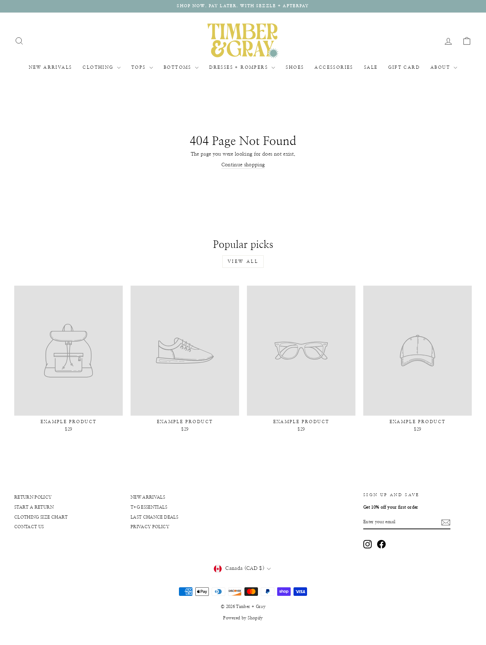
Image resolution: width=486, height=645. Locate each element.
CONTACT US (29, 527)
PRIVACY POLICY (150, 527)
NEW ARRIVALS (50, 67)
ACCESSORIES (334, 67)
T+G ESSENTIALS (149, 507)
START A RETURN (34, 507)
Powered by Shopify (243, 618)
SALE (371, 67)
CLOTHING (99, 67)
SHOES (295, 67)
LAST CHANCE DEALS (154, 517)
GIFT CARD (404, 67)
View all (243, 261)
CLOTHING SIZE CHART (41, 517)
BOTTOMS (178, 67)
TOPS (139, 67)
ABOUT (441, 67)
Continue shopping (243, 164)
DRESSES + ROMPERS (239, 67)
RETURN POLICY (33, 497)
